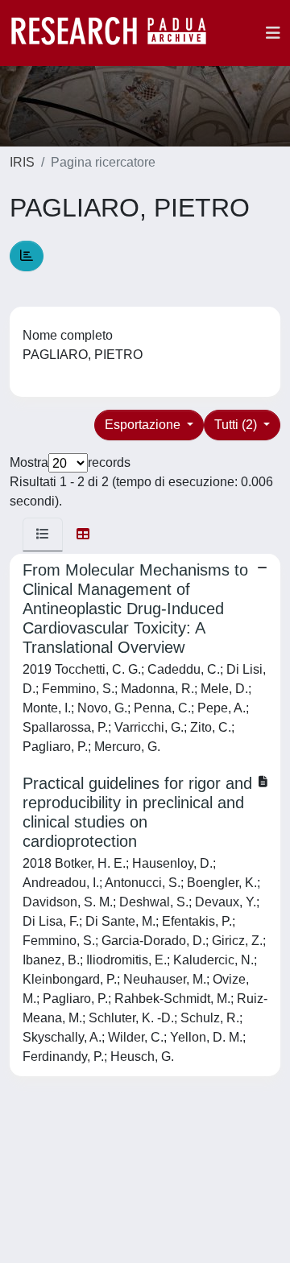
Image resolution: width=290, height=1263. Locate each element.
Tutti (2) (237, 424)
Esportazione (144, 424)
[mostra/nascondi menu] (273, 33)
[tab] (43, 534)
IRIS (22, 162)
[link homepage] (117, 33)
